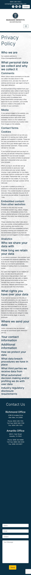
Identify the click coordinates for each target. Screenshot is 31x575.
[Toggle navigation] (25, 26)
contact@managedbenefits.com (15, 4)
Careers (26, 6)
